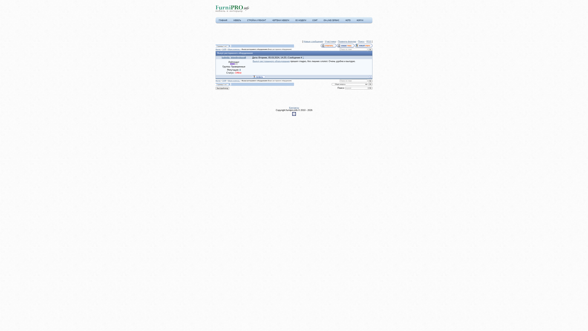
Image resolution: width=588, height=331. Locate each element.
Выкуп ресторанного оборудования (254, 49)
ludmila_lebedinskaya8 (234, 57)
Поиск (361, 41)
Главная (223, 20)
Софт (314, 20)
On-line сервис (331, 20)
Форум (360, 20)
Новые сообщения (313, 41)
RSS (368, 41)
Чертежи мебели (280, 20)
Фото (348, 20)
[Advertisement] (294, 32)
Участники (330, 41)
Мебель (237, 20)
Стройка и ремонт (256, 20)
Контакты (294, 108)
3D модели (300, 20)
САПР (224, 49)
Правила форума (347, 41)
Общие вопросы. (234, 49)
